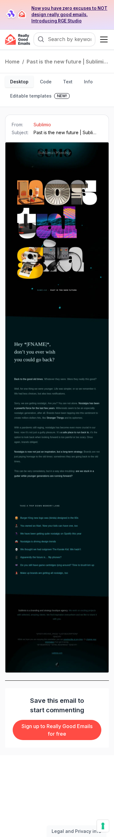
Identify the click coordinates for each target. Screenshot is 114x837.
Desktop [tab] (19, 81)
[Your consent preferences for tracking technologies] (103, 826)
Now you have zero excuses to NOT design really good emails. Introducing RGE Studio (69, 14)
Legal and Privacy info (76, 831)
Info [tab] (88, 81)
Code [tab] (46, 81)
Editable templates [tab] (38, 96)
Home (12, 61)
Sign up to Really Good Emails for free (57, 730)
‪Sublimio (42, 124)
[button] (102, 39)
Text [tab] (68, 81)
